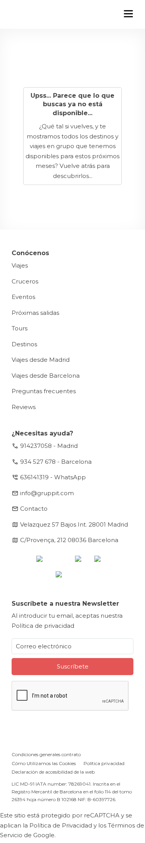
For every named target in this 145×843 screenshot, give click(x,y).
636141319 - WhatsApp (53, 477)
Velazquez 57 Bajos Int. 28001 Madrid (74, 524)
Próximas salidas (35, 312)
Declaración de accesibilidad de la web (53, 772)
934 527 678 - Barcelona (56, 461)
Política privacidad (104, 763)
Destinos (24, 344)
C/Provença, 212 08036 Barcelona (69, 540)
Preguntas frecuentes (44, 391)
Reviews (24, 407)
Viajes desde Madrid (41, 359)
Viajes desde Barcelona (46, 375)
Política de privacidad (43, 625)
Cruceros (25, 281)
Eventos (23, 297)
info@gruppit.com (47, 493)
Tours (19, 328)
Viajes (20, 265)
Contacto (34, 508)
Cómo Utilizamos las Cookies (44, 763)
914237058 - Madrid (49, 445)
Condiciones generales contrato (46, 754)
